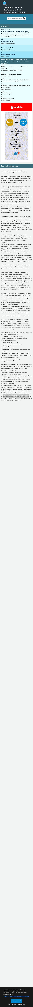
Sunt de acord (16, 1001)
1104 (2, 84)
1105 (2, 91)
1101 (2, 65)
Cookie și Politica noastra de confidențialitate (16, 996)
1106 (2, 97)
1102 (2, 72)
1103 (2, 78)
